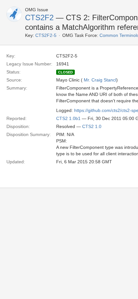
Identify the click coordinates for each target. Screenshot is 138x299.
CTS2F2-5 (45, 35)
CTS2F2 (39, 17)
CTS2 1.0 (91, 126)
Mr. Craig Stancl (100, 79)
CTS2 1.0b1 (68, 118)
